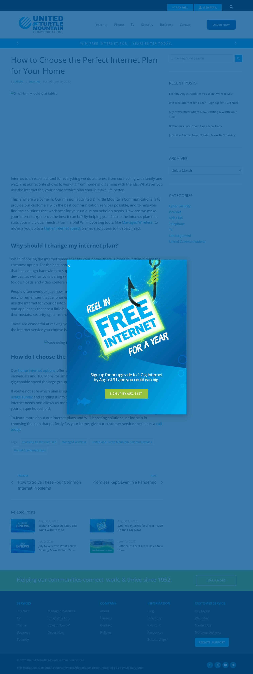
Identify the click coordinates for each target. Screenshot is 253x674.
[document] (126, 337)
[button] (68, 265)
